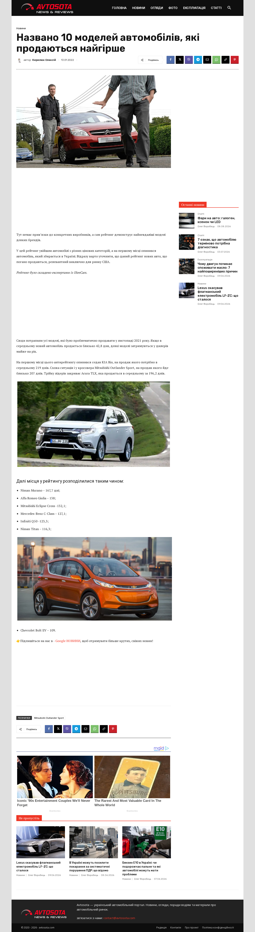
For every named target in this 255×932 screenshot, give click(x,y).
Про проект (191, 927)
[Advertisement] (93, 202)
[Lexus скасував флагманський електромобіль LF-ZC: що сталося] (40, 842)
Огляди (157, 8)
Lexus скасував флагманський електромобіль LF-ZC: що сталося (38, 866)
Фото (173, 8)
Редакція (161, 927)
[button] (229, 8)
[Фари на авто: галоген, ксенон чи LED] (186, 220)
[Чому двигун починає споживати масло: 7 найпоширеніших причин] (186, 266)
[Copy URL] (226, 60)
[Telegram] (198, 60)
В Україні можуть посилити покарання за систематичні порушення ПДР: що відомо (89, 866)
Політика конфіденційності (218, 927)
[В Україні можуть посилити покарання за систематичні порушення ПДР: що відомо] (93, 842)
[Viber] (189, 60)
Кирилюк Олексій (44, 60)
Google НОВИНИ (67, 641)
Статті (216, 8)
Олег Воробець (36, 875)
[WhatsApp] (216, 60)
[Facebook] (171, 60)
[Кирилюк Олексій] (20, 60)
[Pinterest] (235, 60)
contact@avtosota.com (119, 918)
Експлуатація (194, 8)
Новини (138, 8)
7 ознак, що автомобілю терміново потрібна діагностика (217, 243)
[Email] (207, 60)
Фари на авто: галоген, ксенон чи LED (216, 220)
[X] (180, 60)
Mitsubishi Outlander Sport (49, 717)
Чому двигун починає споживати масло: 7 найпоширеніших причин (217, 267)
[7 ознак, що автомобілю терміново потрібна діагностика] (186, 242)
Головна (119, 8)
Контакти (175, 927)
